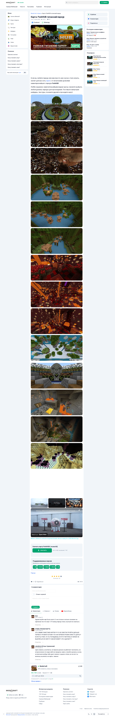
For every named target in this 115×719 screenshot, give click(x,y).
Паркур (33, 573)
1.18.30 (52, 567)
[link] (33, 511)
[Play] (74, 503)
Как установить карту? (14, 61)
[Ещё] (43, 625)
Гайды (40, 703)
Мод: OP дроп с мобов (93, 44)
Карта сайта (66, 703)
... (52, 22)
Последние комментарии (46, 696)
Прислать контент (13, 54)
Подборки (41, 701)
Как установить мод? (14, 57)
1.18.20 (46, 567)
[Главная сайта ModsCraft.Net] (10, 2)
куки (20, 72)
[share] (79, 510)
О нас (81, 708)
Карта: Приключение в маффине (95, 32)
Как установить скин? (14, 67)
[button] (89, 714)
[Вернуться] (3, 714)
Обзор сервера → (36, 681)
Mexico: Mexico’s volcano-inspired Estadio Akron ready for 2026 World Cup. (56, 511)
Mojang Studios (21, 714)
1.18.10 (40, 567)
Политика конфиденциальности (101, 708)
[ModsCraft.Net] (12, 690)
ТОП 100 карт (42, 694)
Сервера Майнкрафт (44, 699)
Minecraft (8, 714)
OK (25, 72)
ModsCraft (34, 13)
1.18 (35, 567)
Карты (39, 13)
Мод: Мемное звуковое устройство (96, 38)
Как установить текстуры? (15, 64)
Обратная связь (88, 708)
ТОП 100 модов (43, 691)
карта (48, 81)
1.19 (58, 567)
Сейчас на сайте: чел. (16, 695)
